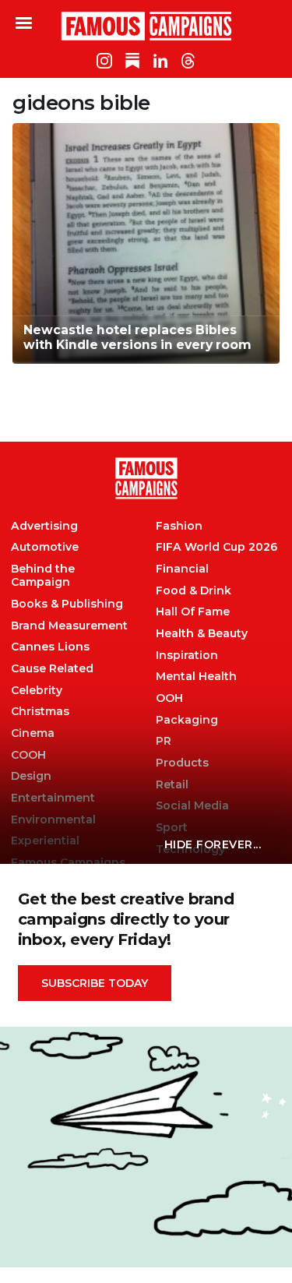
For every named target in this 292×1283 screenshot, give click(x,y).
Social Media (192, 805)
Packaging (187, 720)
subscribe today (94, 983)
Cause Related (52, 668)
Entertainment (53, 798)
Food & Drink (193, 590)
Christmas (40, 711)
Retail (172, 784)
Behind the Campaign (43, 575)
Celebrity (36, 690)
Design (31, 776)
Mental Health (196, 676)
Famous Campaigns (146, 25)
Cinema (33, 733)
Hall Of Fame (193, 612)
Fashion (179, 526)
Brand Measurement (69, 626)
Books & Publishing (67, 604)
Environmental (53, 820)
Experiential (45, 841)
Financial (182, 569)
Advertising (44, 526)
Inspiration (187, 655)
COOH (28, 755)
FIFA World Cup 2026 (216, 547)
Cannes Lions (50, 647)
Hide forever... (213, 844)
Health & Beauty (202, 633)
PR (163, 741)
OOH (169, 698)
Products (182, 763)
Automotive (45, 547)
